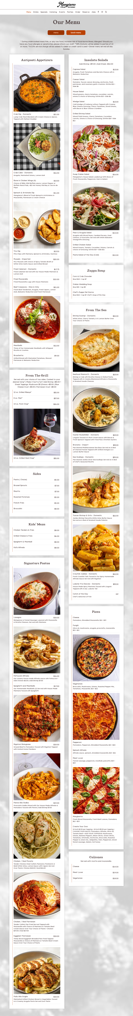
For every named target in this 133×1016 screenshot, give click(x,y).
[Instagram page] (102, 12)
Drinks (35, 12)
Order (77, 12)
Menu (28, 12)
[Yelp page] (106, 12)
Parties (70, 12)
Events (62, 12)
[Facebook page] (98, 12)
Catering (53, 12)
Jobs (94, 12)
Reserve (85, 12)
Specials (44, 12)
